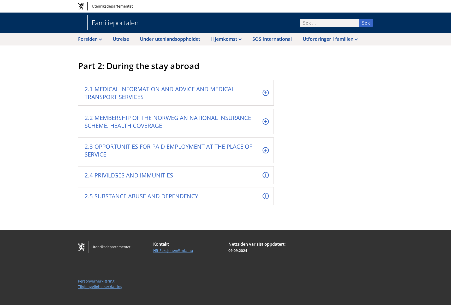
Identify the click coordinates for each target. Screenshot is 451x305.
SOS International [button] (272, 39)
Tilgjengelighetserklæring (100, 286)
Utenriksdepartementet (112, 6)
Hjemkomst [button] (224, 39)
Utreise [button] (121, 39)
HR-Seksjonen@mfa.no (173, 250)
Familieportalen (115, 23)
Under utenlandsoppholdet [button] (170, 39)
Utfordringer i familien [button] (328, 39)
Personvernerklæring (96, 281)
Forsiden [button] (88, 39)
